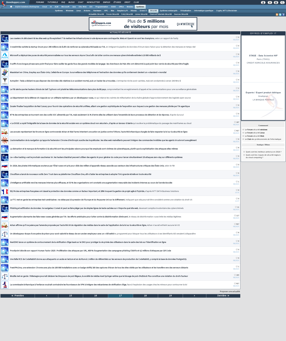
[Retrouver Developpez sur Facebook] (283, 14)
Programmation (101, 7)
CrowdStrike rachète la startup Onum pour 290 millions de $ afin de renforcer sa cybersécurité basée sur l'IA (102, 47)
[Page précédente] (46, 296)
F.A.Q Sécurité (127, 14)
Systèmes (140, 7)
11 (238, 207)
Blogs (71, 2)
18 (145, 295)
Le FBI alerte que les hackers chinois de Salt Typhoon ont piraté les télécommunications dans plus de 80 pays (103, 89)
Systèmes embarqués (168, 11)
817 (237, 131)
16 (95, 295)
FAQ (63, 2)
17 (120, 295)
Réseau (134, 11)
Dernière (222, 295)
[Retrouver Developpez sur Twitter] (280, 14)
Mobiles (130, 7)
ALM (56, 7)
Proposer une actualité (230, 291)
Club (136, 2)
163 (237, 275)
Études (117, 2)
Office (121, 7)
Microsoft (65, 7)
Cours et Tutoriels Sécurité (161, 14)
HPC (106, 11)
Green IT (143, 11)
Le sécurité (256, 130)
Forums (40, 2)
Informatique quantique (203, 11)
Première (18, 295)
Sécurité (153, 11)
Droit (127, 2)
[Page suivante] (194, 296)
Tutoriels (52, 2)
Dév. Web (83, 7)
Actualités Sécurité (96, 14)
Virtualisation (185, 11)
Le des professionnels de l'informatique (263, 139)
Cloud (44, 7)
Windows (69, 11)
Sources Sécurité (181, 14)
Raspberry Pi (122, 11)
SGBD (113, 7)
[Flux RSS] (277, 14)
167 (237, 122)
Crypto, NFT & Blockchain (226, 11)
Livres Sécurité (141, 14)
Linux (78, 11)
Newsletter (93, 2)
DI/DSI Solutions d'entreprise (27, 7)
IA (51, 7)
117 (237, 216)
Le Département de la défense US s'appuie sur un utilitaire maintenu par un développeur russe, (100, 98)
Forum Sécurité (112, 14)
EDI (91, 7)
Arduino (87, 11)
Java (74, 7)
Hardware (97, 11)
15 (70, 295)
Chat (80, 2)
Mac (112, 11)
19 (170, 295)
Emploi (106, 2)
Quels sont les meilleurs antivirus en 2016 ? (263, 152)
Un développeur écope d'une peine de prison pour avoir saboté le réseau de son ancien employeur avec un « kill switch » (103, 234)
